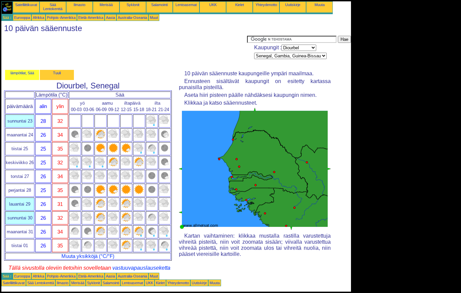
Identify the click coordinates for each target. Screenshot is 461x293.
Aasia (110, 18)
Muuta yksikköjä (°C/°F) (87, 256)
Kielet (239, 5)
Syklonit (133, 5)
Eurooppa (22, 18)
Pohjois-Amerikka (61, 18)
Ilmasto (79, 5)
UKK (213, 5)
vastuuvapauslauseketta (141, 268)
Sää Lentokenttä (52, 7)
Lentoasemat (186, 5)
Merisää (106, 5)
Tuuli (57, 73)
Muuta (320, 5)
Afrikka (38, 18)
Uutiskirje (292, 5)
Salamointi (159, 5)
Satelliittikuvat (26, 5)
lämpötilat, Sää (22, 73)
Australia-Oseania (132, 18)
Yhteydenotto (266, 5)
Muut (154, 18)
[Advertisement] (124, 51)
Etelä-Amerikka (90, 18)
